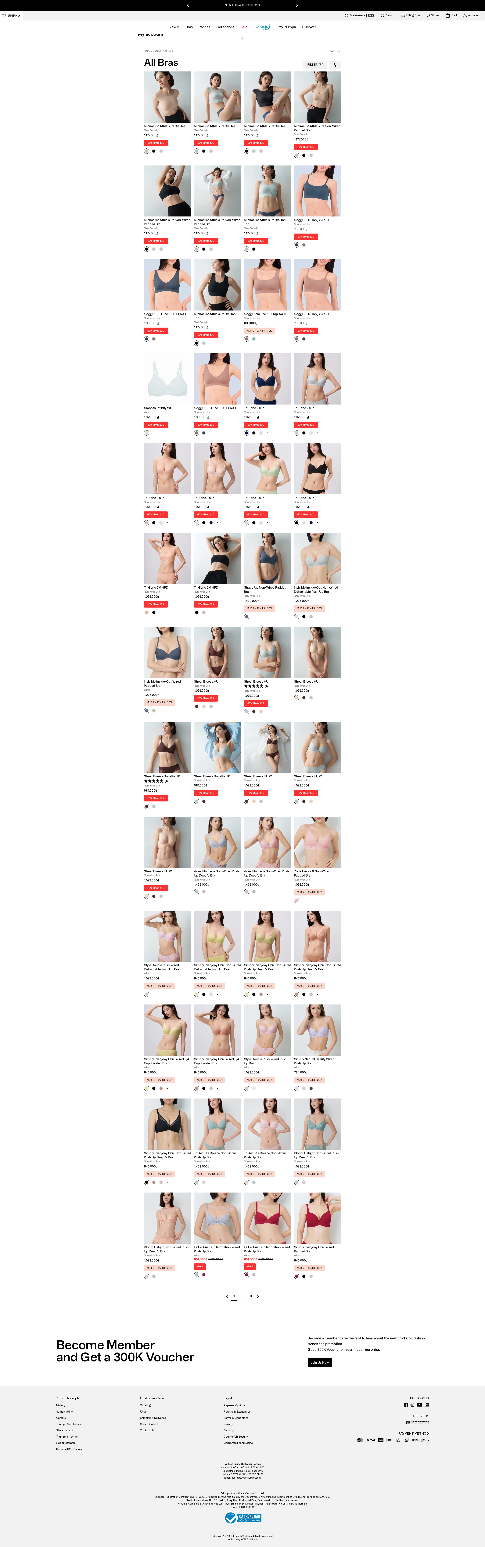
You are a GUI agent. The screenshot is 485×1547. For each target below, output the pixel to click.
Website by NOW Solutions (242, 1539)
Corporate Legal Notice (238, 1443)
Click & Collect (149, 1424)
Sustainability (64, 1411)
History (60, 1405)
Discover (309, 27)
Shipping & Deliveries (153, 1418)
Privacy (228, 1424)
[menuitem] (358, 15)
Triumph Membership (69, 1424)
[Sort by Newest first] (335, 65)
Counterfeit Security (236, 1436)
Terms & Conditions (236, 1418)
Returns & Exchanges (237, 1411)
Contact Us (147, 1430)
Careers (61, 1418)
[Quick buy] (186, 123)
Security (229, 1430)
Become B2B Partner (69, 1449)
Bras (189, 27)
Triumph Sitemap (67, 1436)
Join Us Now (320, 1362)
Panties (204, 27)
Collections (225, 27)
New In (174, 27)
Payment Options (234, 1405)
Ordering (145, 1405)
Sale (243, 27)
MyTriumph (287, 27)
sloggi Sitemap (65, 1443)
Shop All (157, 51)
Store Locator (64, 1430)
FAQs (143, 1411)
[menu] (362, 15)
